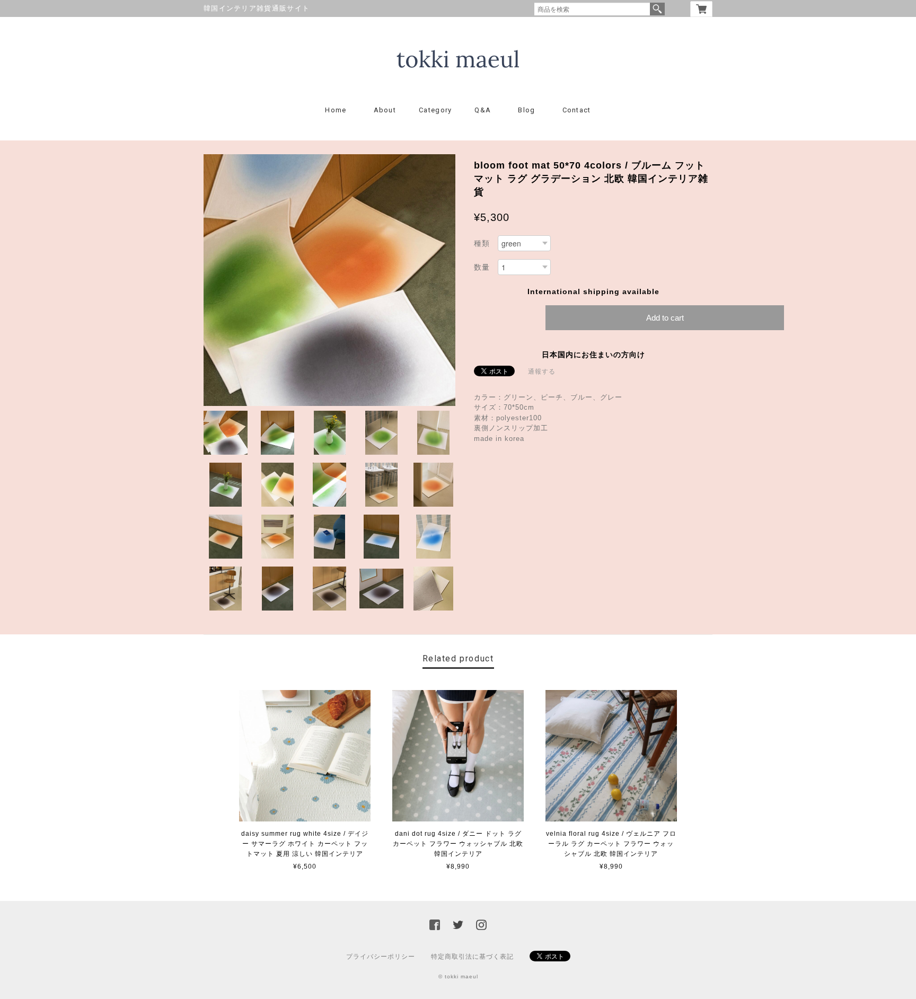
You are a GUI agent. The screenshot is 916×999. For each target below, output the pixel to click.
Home (335, 110)
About (385, 110)
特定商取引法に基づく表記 (472, 956)
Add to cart (665, 317)
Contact (576, 110)
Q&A (482, 110)
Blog (526, 110)
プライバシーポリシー (380, 956)
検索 (657, 9)
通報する (542, 371)
